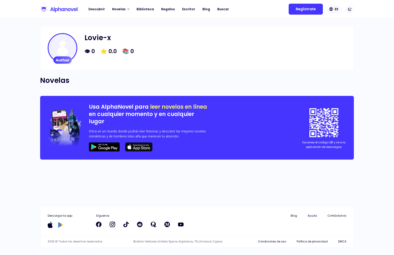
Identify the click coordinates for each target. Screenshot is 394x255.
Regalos (168, 9)
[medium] (167, 224)
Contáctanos (336, 216)
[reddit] (140, 224)
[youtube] (181, 224)
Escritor (188, 9)
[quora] (153, 224)
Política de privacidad (312, 241)
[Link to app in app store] (50, 225)
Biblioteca (145, 9)
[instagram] (112, 224)
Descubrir (96, 9)
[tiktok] (126, 224)
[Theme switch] (350, 9)
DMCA (342, 241)
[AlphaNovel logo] (59, 9)
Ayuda (312, 216)
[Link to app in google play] (60, 225)
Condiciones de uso (272, 241)
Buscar (223, 9)
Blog (206, 9)
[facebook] (98, 224)
